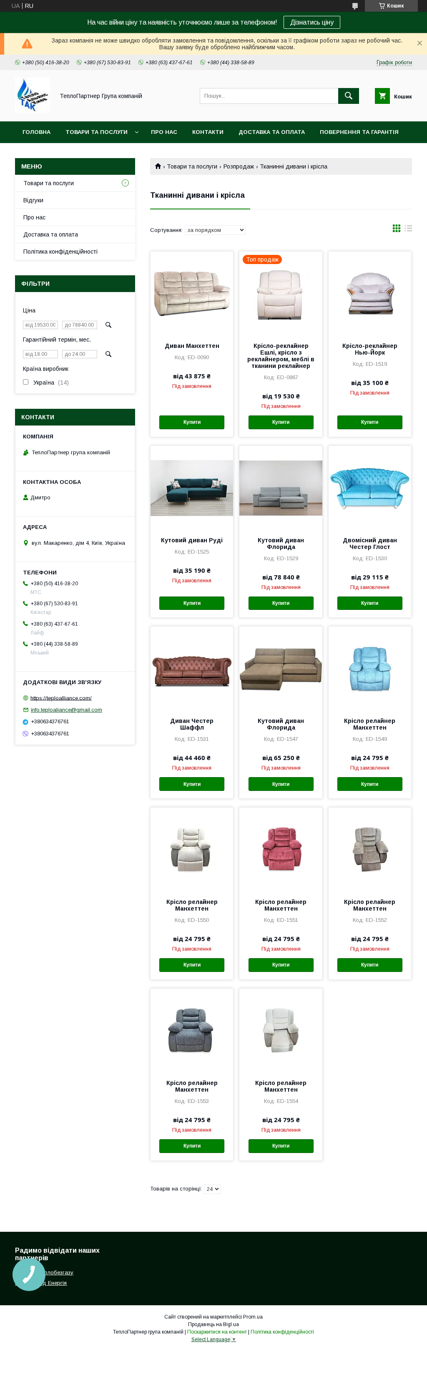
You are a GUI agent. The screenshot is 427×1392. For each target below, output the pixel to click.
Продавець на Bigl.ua (213, 1324)
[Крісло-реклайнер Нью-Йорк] (370, 293)
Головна (36, 132)
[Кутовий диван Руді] (192, 487)
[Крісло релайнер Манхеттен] (370, 668)
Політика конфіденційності (60, 251)
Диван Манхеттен (192, 345)
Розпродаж (239, 166)
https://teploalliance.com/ (61, 698)
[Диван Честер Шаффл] (192, 668)
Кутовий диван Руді (192, 540)
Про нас (164, 132)
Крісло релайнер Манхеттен (369, 724)
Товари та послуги (96, 132)
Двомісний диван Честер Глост (370, 543)
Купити (192, 422)
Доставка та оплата (272, 132)
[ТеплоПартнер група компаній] (32, 110)
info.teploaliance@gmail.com (66, 710)
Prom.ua (253, 1317)
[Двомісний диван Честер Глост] (370, 487)
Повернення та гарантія (359, 132)
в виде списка (408, 230)
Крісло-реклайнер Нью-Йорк (369, 349)
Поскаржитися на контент (217, 1332)
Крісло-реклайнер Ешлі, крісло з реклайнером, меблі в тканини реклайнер (280, 355)
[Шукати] (348, 96)
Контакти (208, 132)
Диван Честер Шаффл (192, 724)
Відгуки (33, 200)
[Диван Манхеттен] (192, 293)
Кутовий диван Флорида (281, 543)
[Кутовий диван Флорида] (280, 487)
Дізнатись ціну (312, 22)
